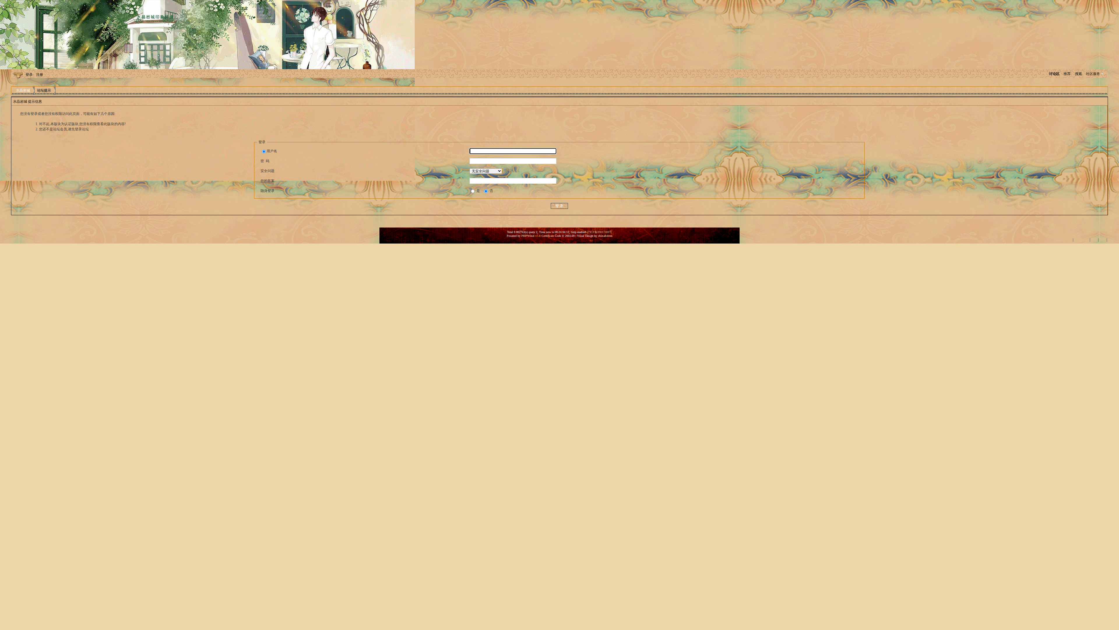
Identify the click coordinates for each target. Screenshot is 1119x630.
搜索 (1078, 74)
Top (1102, 240)
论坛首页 (177, 52)
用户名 (272, 151)
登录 (29, 75)
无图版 (104, 52)
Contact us (1081, 240)
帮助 (139, 52)
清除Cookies (1062, 240)
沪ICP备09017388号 (599, 232)
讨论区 (1054, 74)
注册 (39, 75)
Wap (1094, 240)
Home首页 (156, 52)
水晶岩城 (23, 90)
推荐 (1067, 74)
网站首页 (197, 52)
